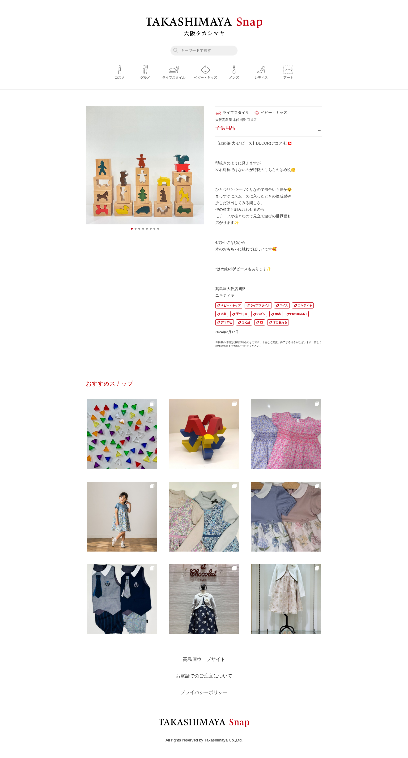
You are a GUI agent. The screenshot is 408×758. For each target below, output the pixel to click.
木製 (223, 314)
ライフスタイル (260, 305)
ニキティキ (305, 305)
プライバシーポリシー (204, 692)
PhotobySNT (298, 314)
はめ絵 (246, 322)
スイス (284, 305)
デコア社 (226, 322)
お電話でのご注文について (204, 675)
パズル (261, 314)
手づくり (241, 314)
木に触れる (280, 322)
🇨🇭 (261, 322)
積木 (278, 314)
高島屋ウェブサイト (204, 659)
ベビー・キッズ (231, 305)
